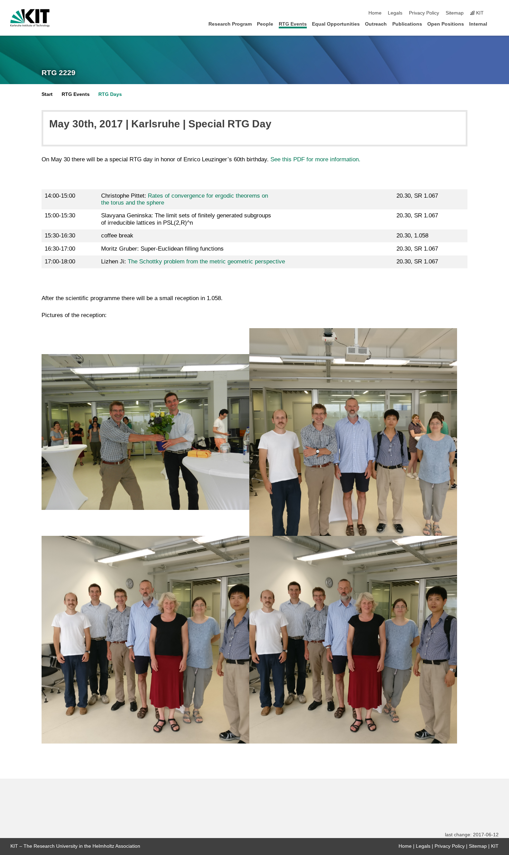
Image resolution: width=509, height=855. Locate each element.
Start (47, 94)
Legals (395, 13)
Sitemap (455, 13)
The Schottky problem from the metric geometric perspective (206, 261)
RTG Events (293, 24)
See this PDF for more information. (315, 159)
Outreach (376, 24)
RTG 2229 (58, 73)
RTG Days (110, 94)
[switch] (496, 13)
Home (375, 13)
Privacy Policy (424, 13)
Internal (478, 24)
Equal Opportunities (336, 24)
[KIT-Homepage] (30, 18)
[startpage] (496, 24)
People (265, 24)
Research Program (230, 24)
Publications (407, 24)
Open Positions (445, 24)
